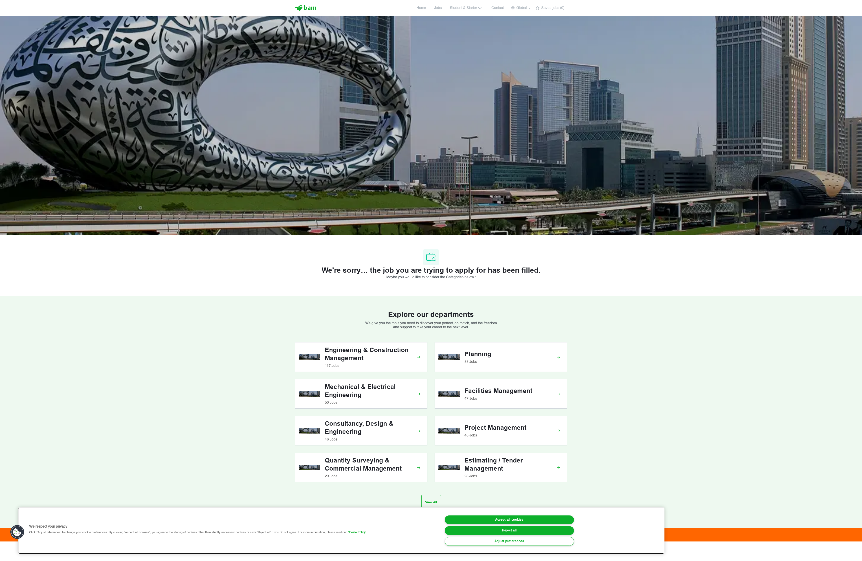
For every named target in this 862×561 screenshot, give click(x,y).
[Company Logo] (306, 8)
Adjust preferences (509, 541)
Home (421, 8)
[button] (520, 8)
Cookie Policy (357, 532)
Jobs (438, 8)
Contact (497, 8)
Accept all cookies (509, 519)
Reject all (509, 530)
